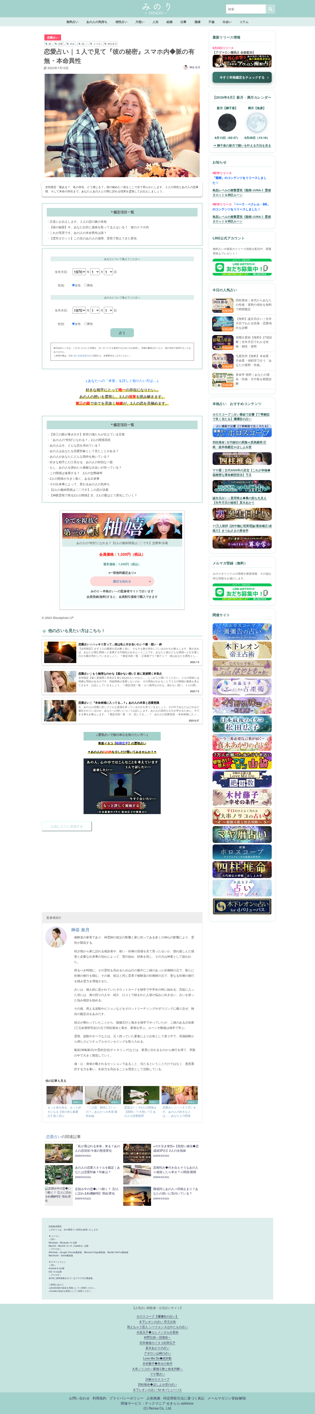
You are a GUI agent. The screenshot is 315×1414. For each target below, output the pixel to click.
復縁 (198, 21)
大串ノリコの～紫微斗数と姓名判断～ (157, 1368)
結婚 (169, 21)
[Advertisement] (122, 869)
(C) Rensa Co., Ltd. (157, 1408)
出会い (227, 21)
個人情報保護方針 (82, 355)
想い (84, 43)
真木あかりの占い (158, 1347)
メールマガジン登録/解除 (226, 1398)
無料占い (72, 21)
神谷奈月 (112, 43)
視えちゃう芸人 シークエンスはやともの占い (157, 1326)
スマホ (96, 43)
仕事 (183, 21)
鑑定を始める (122, 581)
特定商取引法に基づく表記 (183, 1398)
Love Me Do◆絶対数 (157, 1358)
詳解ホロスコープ (158, 1379)
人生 (156, 21)
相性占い (122, 21)
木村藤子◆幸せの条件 (157, 1363)
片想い (139, 21)
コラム (244, 21)
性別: (61, 285)
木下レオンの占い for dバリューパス (157, 1389)
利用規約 (99, 1398)
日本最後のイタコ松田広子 (158, 1342)
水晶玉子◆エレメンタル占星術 (157, 1332)
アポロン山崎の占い (157, 1353)
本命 (72, 43)
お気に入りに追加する (67, 826)
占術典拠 (153, 1398)
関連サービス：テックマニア (143, 1403)
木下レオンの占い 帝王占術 (157, 1321)
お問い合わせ (79, 1398)
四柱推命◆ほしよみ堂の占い (157, 1384)
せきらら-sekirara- (180, 1403)
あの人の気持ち (96, 21)
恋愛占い (52, 37)
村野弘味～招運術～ (157, 1337)
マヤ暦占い (157, 1373)
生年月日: (61, 271)
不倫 (211, 21)
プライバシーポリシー (126, 1398)
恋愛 (60, 43)
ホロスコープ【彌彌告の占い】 (157, 1316)
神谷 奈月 (194, 67)
